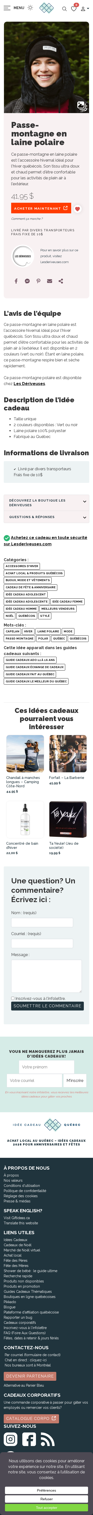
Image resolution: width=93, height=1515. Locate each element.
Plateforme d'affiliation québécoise (31, 1312)
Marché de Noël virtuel (22, 1250)
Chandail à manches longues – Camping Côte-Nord (23, 781)
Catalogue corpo (28, 1418)
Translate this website (21, 1223)
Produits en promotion (22, 1286)
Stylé (45, 616)
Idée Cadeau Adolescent (26, 594)
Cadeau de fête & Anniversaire (31, 587)
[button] (84, 8)
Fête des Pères (16, 1260)
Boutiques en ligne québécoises (30, 1297)
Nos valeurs (13, 1180)
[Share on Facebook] (16, 281)
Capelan (12, 631)
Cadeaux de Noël (17, 1245)
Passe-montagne (19, 638)
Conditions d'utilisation (22, 1186)
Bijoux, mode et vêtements (28, 580)
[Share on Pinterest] (38, 281)
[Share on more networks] (61, 281)
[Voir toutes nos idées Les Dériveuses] (22, 256)
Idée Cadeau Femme (67, 601)
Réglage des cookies (21, 1196)
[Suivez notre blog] (48, 1438)
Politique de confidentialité (25, 1191)
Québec (59, 638)
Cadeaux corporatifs (20, 1323)
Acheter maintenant (38, 208)
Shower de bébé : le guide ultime (30, 1271)
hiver (28, 631)
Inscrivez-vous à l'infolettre (25, 1328)
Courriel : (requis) (26, 933)
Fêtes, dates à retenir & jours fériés (31, 1338)
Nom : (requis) (23, 912)
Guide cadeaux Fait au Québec (30, 674)
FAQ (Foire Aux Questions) (25, 1333)
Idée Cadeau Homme (21, 608)
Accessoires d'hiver (22, 566)
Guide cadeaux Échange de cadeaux (34, 667)
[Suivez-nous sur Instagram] (10, 1438)
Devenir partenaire (30, 1376)
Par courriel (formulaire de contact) (33, 1355)
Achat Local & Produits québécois (34, 573)
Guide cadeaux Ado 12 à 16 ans (30, 660)
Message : (20, 954)
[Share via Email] (50, 281)
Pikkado (10, 1302)
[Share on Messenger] (27, 281)
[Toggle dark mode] (30, 8)
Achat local (13, 1255)
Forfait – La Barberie (66, 777)
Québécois (26, 616)
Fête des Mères (16, 1266)
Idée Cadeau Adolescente (27, 601)
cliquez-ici (38, 1360)
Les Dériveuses (29, 383)
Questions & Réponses (32, 517)
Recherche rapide (18, 1276)
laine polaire (48, 631)
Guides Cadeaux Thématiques (28, 1292)
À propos (11, 1175)
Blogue (9, 1307)
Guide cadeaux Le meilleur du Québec (36, 681)
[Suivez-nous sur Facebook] (29, 1438)
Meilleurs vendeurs (58, 608)
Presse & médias (17, 1201)
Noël (10, 616)
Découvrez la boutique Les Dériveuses (37, 503)
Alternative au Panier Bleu (24, 1385)
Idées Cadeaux (15, 1240)
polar (43, 638)
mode (68, 631)
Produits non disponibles (24, 1281)
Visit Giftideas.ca (17, 1218)
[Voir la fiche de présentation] (25, 754)
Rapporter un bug (18, 1317)
